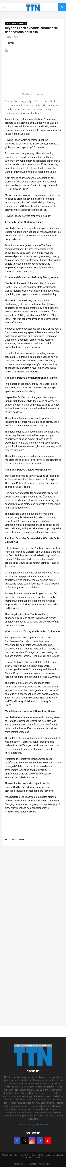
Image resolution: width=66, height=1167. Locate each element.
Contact (32, 1164)
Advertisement (20, 1164)
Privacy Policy (44, 1164)
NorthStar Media (33, 1158)
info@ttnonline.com (38, 1124)
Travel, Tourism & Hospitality (16, 24)
